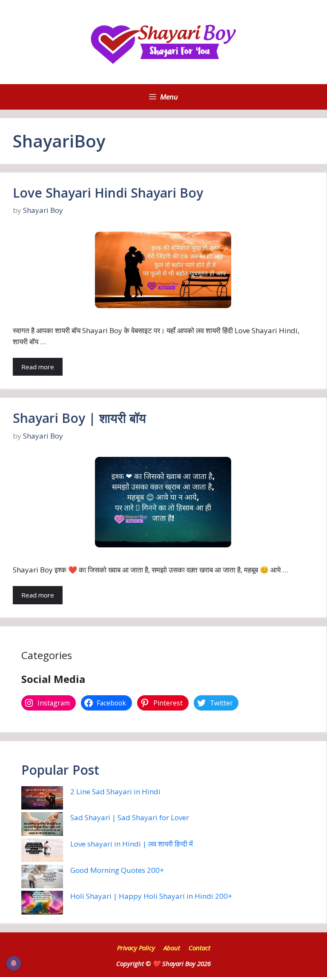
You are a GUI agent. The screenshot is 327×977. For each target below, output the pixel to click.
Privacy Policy (136, 947)
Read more (37, 366)
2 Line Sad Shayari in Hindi (115, 791)
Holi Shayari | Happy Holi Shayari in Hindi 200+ (151, 896)
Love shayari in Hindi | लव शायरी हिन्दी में (131, 844)
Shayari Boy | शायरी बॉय (79, 418)
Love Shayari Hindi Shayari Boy (108, 192)
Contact (199, 947)
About (172, 947)
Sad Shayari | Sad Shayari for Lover (129, 817)
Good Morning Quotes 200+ (117, 870)
